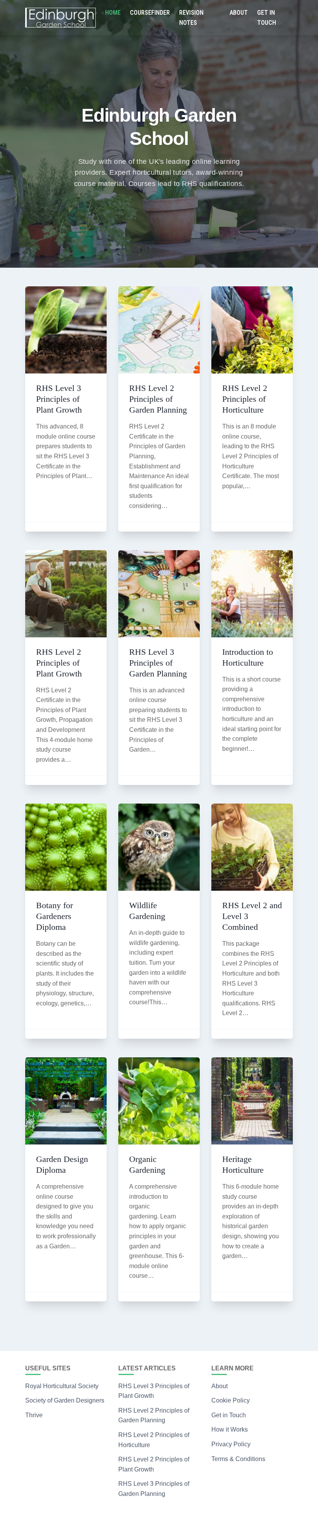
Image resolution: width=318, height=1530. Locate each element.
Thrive (34, 1415)
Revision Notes (191, 17)
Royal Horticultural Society (62, 1386)
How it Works (229, 1429)
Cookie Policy (230, 1400)
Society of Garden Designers (64, 1400)
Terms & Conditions (238, 1459)
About (239, 12)
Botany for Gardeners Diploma (54, 916)
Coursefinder (150, 12)
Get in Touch (266, 17)
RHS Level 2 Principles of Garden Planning (158, 399)
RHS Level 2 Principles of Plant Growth (59, 662)
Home (113, 12)
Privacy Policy (231, 1444)
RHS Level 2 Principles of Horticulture (244, 399)
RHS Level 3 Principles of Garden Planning (158, 662)
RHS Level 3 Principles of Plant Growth (59, 399)
